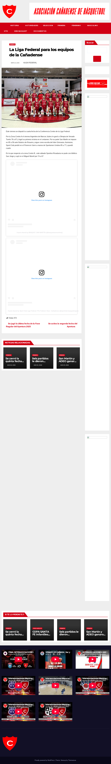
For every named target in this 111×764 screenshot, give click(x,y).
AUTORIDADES (31, 25)
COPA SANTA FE (37, 628)
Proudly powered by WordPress (45, 760)
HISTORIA (14, 25)
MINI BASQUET (21, 31)
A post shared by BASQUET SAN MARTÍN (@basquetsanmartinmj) (40, 232)
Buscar (90, 43)
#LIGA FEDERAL (30, 63)
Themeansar (72, 760)
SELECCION (48, 25)
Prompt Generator (94, 71)
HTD (6, 31)
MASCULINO (92, 25)
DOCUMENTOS (40, 31)
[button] (108, 28)
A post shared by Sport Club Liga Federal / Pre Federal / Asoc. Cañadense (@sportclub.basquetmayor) (43, 311)
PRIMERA (62, 25)
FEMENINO (76, 25)
